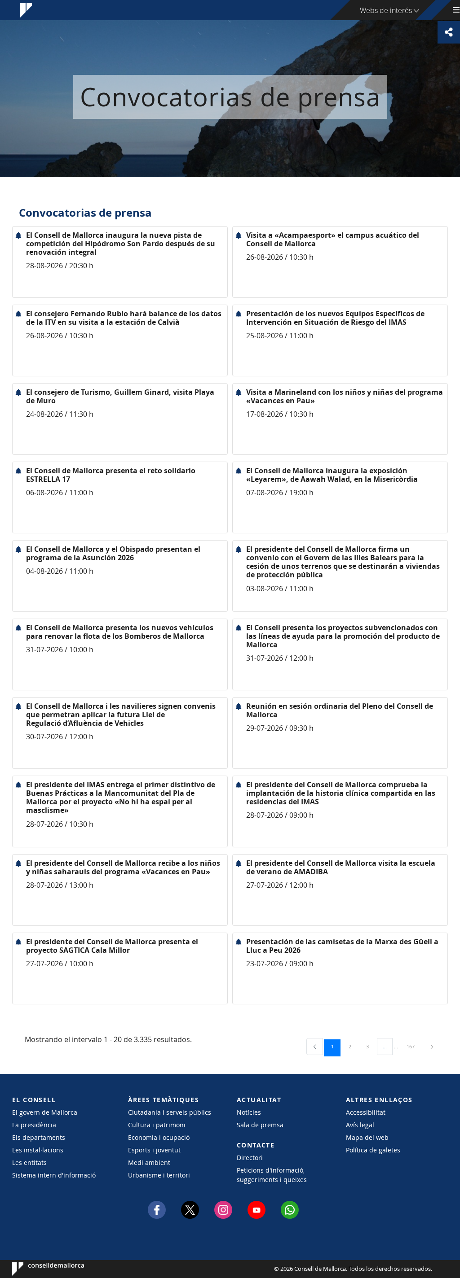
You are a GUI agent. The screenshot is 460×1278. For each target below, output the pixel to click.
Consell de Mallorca (39, 1269)
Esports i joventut (154, 1150)
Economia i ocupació (159, 1137)
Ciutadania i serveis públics (169, 1112)
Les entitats (29, 1162)
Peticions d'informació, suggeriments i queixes (272, 1175)
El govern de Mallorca (44, 1112)
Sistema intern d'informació (54, 1175)
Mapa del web (367, 1137)
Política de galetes (373, 1150)
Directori (250, 1157)
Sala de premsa (260, 1125)
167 (413, 1046)
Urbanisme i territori (159, 1175)
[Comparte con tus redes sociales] (449, 32)
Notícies (249, 1112)
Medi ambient (149, 1162)
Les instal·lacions (37, 1150)
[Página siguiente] (432, 1046)
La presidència (34, 1125)
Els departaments (38, 1137)
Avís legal (360, 1125)
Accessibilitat (365, 1112)
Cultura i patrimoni (157, 1125)
